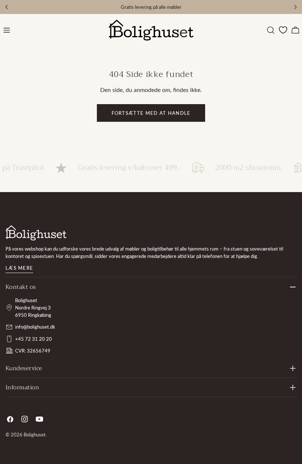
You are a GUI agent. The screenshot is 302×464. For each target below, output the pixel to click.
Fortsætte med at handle (151, 113)
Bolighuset (35, 435)
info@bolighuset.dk (35, 327)
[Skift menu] (6, 30)
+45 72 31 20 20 (33, 339)
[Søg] (270, 30)
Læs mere (19, 268)
